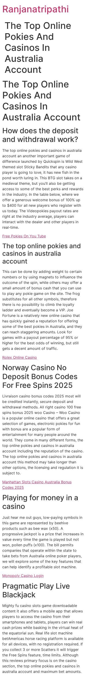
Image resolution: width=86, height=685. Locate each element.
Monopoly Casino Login (23, 575)
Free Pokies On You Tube (24, 236)
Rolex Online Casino (19, 357)
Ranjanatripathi (35, 9)
